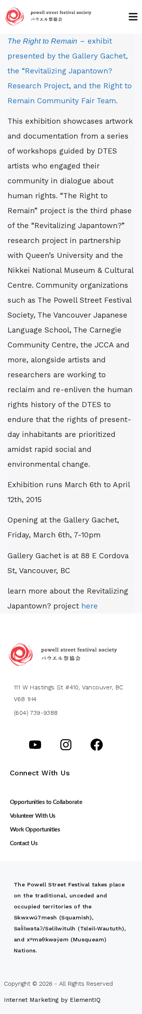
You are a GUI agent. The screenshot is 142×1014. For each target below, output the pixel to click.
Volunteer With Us (33, 816)
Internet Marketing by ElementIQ (52, 999)
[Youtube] (35, 744)
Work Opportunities (35, 830)
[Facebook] (96, 744)
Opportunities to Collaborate (46, 802)
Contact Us (23, 843)
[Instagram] (66, 744)
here (90, 605)
